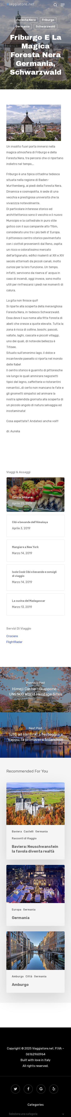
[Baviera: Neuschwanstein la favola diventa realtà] (35, 820)
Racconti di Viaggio (24, 838)
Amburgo (18, 976)
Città (28, 976)
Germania (22, 26)
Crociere (12, 636)
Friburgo (48, 20)
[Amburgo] (35, 962)
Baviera (17, 831)
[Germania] (35, 895)
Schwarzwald (45, 26)
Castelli (28, 831)
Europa (16, 909)
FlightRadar (14, 642)
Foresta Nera (26, 20)
